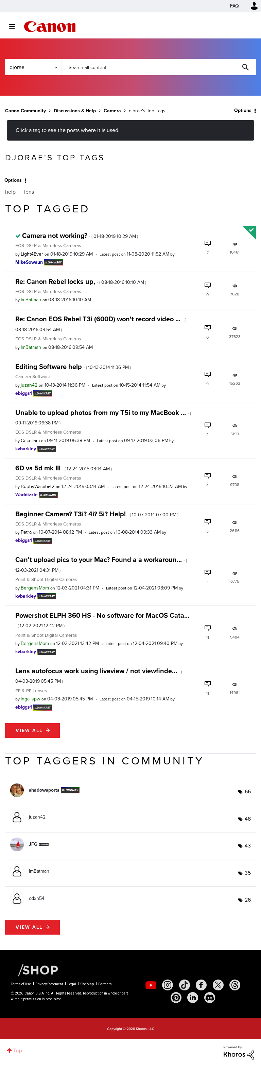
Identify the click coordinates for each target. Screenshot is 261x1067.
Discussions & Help (75, 110)
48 (248, 819)
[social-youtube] (150, 985)
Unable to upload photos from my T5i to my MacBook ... (103, 416)
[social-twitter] (218, 985)
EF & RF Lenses (31, 690)
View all (29, 730)
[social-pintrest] (176, 997)
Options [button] (242, 110)
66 (248, 791)
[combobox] (159, 67)
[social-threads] (234, 985)
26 (248, 900)
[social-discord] (209, 997)
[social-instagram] (167, 985)
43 (248, 846)
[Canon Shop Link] (34, 970)
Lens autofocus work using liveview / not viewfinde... (98, 675)
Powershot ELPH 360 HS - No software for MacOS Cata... (102, 619)
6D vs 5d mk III (63, 468)
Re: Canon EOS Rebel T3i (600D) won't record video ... (100, 323)
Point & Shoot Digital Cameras (46, 579)
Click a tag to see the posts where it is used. (68, 130)
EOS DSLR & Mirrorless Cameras (48, 245)
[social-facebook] (201, 985)
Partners (105, 984)
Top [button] (17, 1050)
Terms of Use (21, 984)
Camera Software (32, 376)
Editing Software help (73, 366)
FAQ (234, 6)
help (10, 192)
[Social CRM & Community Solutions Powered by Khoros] (239, 1052)
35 (248, 873)
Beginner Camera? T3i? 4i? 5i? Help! (96, 514)
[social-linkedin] (192, 997)
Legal (71, 984)
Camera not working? (80, 235)
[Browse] (15, 26)
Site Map (87, 984)
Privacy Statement (49, 984)
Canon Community (49, 26)
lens (29, 192)
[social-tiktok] (184, 985)
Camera (112, 110)
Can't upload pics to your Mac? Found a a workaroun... (101, 563)
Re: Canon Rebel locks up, (80, 281)
